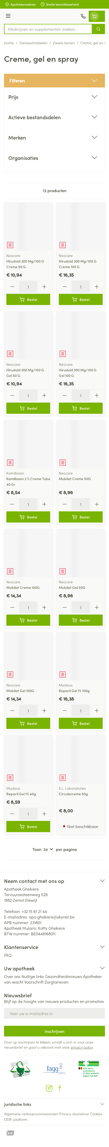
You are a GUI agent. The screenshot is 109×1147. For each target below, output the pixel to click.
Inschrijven (54, 1031)
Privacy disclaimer (74, 1113)
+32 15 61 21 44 (34, 911)
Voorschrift (34, 982)
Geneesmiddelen (33, 42)
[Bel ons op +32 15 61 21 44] (83, 16)
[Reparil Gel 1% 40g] (28, 760)
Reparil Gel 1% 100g (74, 690)
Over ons (12, 976)
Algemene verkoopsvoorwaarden (31, 1113)
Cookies (96, 1113)
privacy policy (82, 1047)
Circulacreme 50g (73, 793)
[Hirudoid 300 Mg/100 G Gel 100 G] (81, 336)
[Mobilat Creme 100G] (28, 553)
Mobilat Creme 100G (23, 587)
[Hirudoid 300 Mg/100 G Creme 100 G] (81, 227)
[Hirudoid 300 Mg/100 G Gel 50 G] (28, 336)
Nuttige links (33, 976)
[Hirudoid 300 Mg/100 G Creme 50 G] (28, 227)
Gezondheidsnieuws (63, 976)
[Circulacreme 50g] (81, 760)
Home (9, 42)
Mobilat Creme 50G (75, 478)
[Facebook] (60, 1088)
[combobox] (48, 29)
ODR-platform (15, 1119)
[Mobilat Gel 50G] (81, 553)
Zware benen (64, 42)
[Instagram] (49, 1088)
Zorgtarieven (56, 982)
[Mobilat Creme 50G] (81, 444)
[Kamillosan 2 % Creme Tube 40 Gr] (28, 444)
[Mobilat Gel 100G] (28, 656)
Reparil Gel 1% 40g (21, 793)
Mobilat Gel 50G (72, 587)
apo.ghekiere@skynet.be (52, 917)
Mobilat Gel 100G (20, 690)
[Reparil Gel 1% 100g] (81, 656)
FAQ (8, 955)
